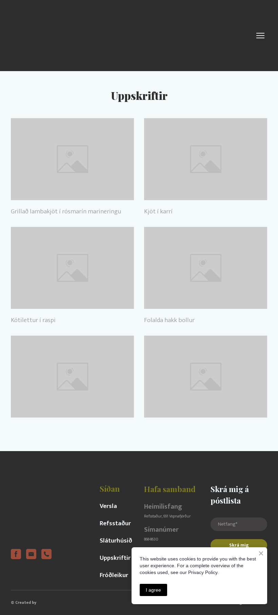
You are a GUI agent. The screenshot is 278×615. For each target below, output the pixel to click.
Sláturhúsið (116, 540)
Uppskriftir (115, 558)
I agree (153, 590)
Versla (108, 506)
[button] (16, 554)
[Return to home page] (61, 35)
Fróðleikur (114, 575)
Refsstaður (115, 523)
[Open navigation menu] (260, 35)
